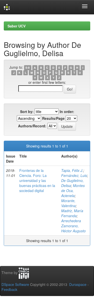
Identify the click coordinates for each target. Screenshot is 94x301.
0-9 (28, 67)
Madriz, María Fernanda (72, 213)
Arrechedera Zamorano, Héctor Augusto (73, 225)
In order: (67, 111)
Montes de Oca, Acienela (73, 190)
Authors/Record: (32, 125)
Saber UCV (17, 25)
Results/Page (53, 118)
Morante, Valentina (68, 203)
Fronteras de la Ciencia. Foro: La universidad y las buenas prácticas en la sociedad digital (37, 180)
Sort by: (27, 111)
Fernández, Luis (74, 175)
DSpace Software (15, 284)
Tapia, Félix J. (72, 170)
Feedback (9, 289)
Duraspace (77, 284)
